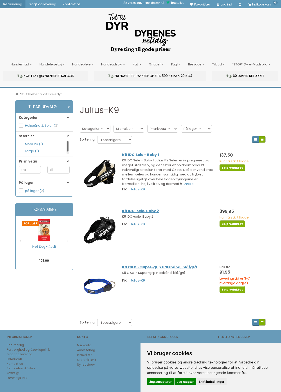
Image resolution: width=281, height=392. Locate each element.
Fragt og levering (42, 4)
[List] (262, 139)
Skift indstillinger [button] (211, 381)
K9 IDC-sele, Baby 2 (140, 210)
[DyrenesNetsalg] (140, 31)
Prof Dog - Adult (44, 247)
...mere (188, 183)
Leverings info (17, 378)
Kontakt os (72, 4)
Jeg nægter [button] (185, 381)
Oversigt (13, 373)
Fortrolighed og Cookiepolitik (28, 350)
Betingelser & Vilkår (21, 368)
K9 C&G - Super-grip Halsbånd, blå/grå (159, 267)
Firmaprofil (15, 359)
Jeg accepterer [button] (160, 381)
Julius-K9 (137, 189)
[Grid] (255, 139)
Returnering (12, 4)
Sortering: (87, 139)
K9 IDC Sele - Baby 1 (140, 154)
